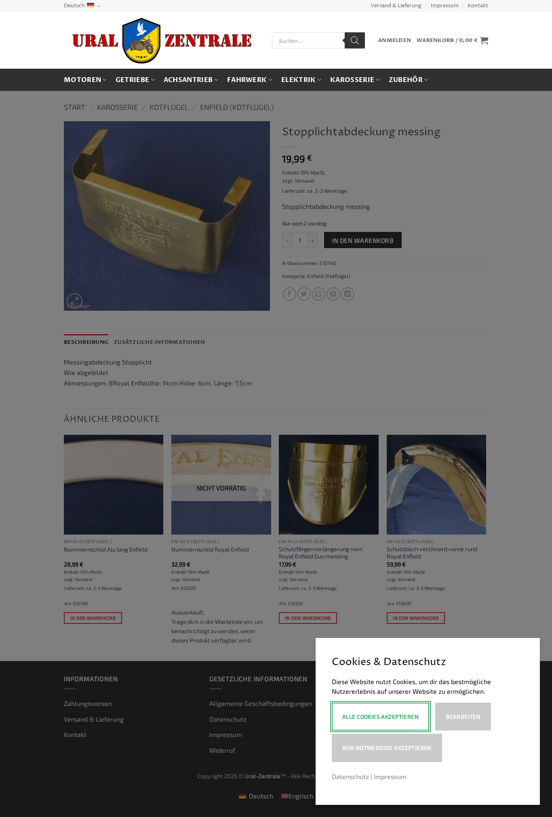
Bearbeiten (463, 716)
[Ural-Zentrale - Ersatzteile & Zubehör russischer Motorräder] (162, 40)
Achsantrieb (188, 80)
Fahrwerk (247, 80)
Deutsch (74, 5)
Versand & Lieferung (396, 5)
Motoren (82, 80)
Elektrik (298, 80)
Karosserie (352, 80)
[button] (394, 41)
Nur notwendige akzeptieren (387, 747)
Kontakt (478, 5)
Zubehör (406, 80)
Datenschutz (350, 776)
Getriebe (133, 80)
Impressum (445, 5)
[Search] (355, 40)
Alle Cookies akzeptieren (380, 716)
